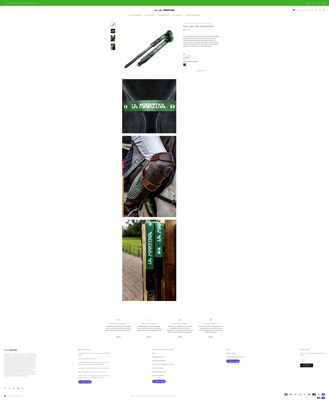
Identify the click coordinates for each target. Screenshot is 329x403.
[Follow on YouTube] (18, 388)
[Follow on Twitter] (9, 388)
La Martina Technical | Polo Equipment (197, 23)
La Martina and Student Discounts (235, 357)
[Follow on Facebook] (5, 388)
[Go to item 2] (113, 31)
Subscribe (307, 365)
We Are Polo (177, 15)
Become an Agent (231, 353)
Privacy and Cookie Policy (159, 371)
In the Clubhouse (135, 15)
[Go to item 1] (113, 24)
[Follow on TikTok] (23, 388)
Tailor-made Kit (163, 15)
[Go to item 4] (113, 46)
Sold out (200, 71)
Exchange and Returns (158, 357)
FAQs (153, 353)
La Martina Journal (192, 15)
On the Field (149, 15)
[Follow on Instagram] (14, 388)
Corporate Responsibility (158, 360)
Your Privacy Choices (157, 368)
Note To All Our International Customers (163, 364)
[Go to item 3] (113, 38)
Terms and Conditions (158, 375)
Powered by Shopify (170, 396)
